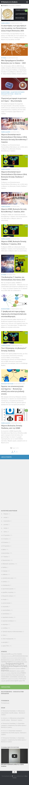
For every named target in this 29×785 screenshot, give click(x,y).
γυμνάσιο (4, 662)
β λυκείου (12, 660)
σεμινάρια (5, 624)
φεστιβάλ (5, 642)
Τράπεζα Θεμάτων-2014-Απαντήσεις (12, 631)
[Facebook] (27, 456)
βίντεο (15, 656)
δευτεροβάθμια (17, 661)
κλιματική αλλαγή (16, 673)
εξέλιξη (5, 581)
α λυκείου (19, 654)
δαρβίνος (10, 662)
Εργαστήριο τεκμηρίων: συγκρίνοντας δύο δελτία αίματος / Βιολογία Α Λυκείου (14, 725)
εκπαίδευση (22, 668)
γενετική (17, 660)
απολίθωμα (10, 656)
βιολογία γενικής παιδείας (12, 658)
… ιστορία (5, 517)
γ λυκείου (23, 660)
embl (5, 654)
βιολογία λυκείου (22, 658)
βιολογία (20, 656)
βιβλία (4, 549)
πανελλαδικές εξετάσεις (17, 677)
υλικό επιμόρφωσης (8, 638)
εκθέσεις (5, 574)
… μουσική (5, 524)
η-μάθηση (22, 671)
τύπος (4, 635)
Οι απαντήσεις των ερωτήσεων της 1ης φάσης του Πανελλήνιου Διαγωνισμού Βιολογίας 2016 (13, 28)
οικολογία (3, 675)
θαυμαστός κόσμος (8, 596)
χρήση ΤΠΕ (17, 94)
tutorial (12, 654)
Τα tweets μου (5, 703)
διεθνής (5, 567)
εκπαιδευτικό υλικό (7, 94)
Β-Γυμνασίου (6, 546)
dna (2, 654)
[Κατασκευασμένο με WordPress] (12, 776)
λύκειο (23, 673)
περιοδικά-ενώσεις (8, 617)
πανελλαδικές (5, 132)
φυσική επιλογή (10, 680)
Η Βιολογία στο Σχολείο (9, 2)
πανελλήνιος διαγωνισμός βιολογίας (15, 675)
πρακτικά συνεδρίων (8, 621)
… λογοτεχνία (6, 521)
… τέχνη (5, 531)
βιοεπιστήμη (5, 92)
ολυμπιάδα (5, 606)
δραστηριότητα (12, 668)
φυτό (16, 681)
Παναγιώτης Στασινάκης (9, 711)
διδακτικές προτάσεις (17, 92)
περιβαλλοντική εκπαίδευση (13, 678)
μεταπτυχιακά (6, 603)
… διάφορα (5, 514)
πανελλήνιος (5, 23)
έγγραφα (3, 58)
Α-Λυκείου (5, 539)
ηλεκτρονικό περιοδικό (6, 673)
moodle (8, 654)
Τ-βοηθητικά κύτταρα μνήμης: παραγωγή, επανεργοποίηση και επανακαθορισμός (13, 314)
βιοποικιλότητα (5, 660)
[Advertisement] (12, 483)
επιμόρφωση (6, 585)
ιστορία (4, 599)
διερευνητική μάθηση (14, 667)
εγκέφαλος (18, 668)
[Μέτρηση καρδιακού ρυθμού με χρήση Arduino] (14, 756)
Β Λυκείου (5, 542)
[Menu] (27, 2)
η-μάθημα (18, 671)
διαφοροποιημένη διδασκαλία (12, 664)
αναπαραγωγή (4, 656)
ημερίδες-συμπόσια (8, 592)
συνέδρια (5, 628)
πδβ (25, 677)
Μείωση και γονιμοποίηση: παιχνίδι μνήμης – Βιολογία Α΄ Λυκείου (13, 712)
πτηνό (20, 678)
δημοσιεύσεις (6, 560)
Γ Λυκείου (5, 556)
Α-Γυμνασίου (6, 535)
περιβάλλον (4, 678)
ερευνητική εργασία (8, 588)
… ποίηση (5, 528)
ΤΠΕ (15, 654)
